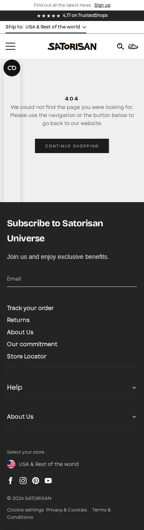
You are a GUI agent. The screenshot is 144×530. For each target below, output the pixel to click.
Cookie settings (25, 510)
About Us (20, 332)
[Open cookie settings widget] (11, 68)
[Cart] (133, 46)
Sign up (102, 5)
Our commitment (32, 344)
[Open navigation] (10, 46)
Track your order (30, 308)
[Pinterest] (35, 480)
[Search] (120, 46)
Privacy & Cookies (66, 510)
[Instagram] (23, 480)
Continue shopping (72, 146)
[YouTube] (48, 480)
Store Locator (26, 356)
